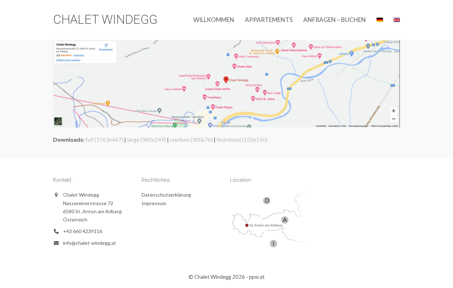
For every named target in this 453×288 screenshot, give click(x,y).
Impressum (154, 203)
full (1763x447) (104, 139)
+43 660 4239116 (82, 231)
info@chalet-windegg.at (89, 243)
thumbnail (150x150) (242, 139)
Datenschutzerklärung (166, 195)
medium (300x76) (191, 139)
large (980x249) (146, 139)
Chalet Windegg (105, 19)
